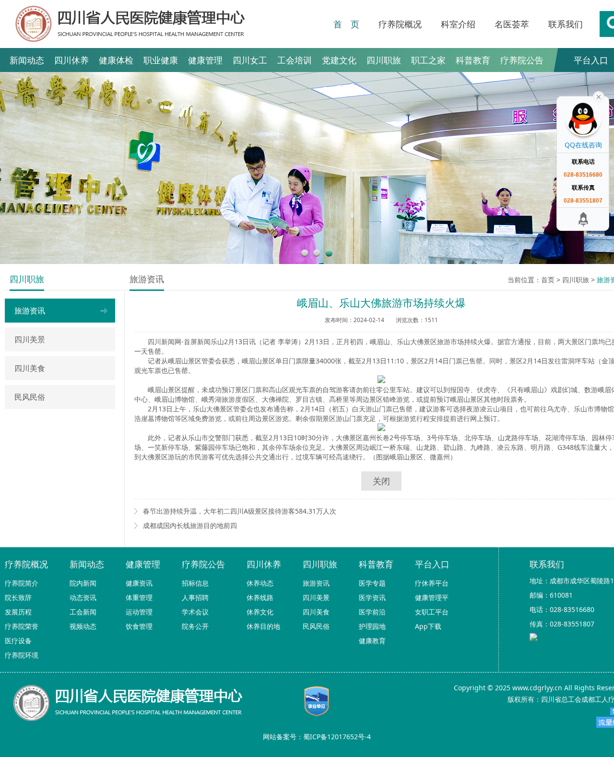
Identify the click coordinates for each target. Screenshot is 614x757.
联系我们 (565, 24)
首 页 (346, 24)
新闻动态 (27, 60)
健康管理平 (432, 597)
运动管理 (139, 611)
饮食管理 (139, 626)
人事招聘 (195, 597)
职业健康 (160, 60)
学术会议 (195, 611)
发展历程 (18, 611)
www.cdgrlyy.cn (537, 687)
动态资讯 (83, 597)
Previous (15, 168)
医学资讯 (372, 597)
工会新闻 (83, 611)
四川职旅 (383, 60)
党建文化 (339, 60)
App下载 (428, 626)
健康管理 (205, 60)
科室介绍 (458, 24)
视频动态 (83, 626)
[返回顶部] (583, 219)
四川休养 (71, 60)
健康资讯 (139, 583)
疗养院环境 (21, 655)
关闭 (381, 481)
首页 (548, 279)
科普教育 (473, 60)
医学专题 (372, 583)
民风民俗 (29, 397)
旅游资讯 (29, 310)
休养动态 (260, 583)
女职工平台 (432, 611)
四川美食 (29, 368)
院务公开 (195, 626)
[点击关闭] (598, 96)
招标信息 (195, 583)
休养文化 (260, 611)
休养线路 (260, 597)
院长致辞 (18, 597)
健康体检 (116, 60)
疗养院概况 (400, 24)
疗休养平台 (432, 583)
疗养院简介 (21, 583)
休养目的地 (263, 626)
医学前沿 (372, 611)
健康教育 (372, 640)
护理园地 (372, 626)
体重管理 (139, 597)
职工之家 (428, 60)
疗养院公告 (521, 60)
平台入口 (432, 564)
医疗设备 (18, 640)
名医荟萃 (512, 24)
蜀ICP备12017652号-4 (337, 736)
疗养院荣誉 (21, 626)
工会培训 (294, 60)
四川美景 (29, 339)
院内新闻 (83, 583)
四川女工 (250, 60)
